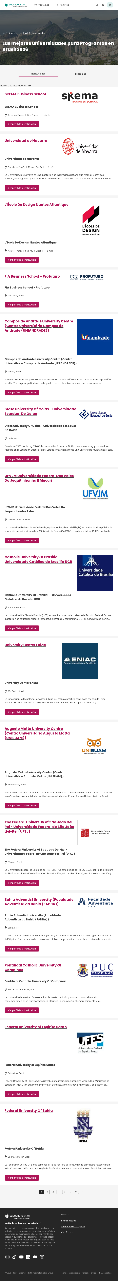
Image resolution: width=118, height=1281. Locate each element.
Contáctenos (67, 1232)
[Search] (97, 4)
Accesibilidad (107, 1273)
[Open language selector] (103, 4)
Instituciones (38, 73)
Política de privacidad (91, 1273)
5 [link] (64, 1192)
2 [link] (47, 1192)
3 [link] (53, 1192)
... (70, 1192)
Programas (43, 4)
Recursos (64, 4)
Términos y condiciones (70, 1273)
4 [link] (58, 1192)
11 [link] (76, 1192)
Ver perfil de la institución (22, 124)
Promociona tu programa (73, 1226)
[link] (38, 33)
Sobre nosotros (68, 1220)
